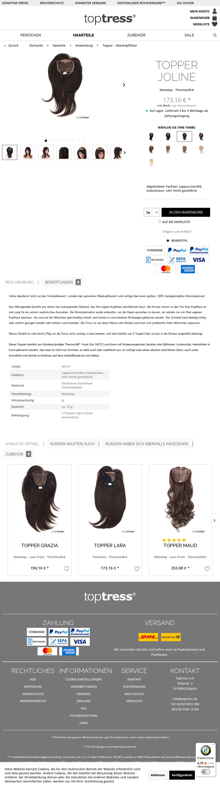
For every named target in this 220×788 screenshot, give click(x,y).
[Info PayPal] (177, 250)
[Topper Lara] (110, 499)
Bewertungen (62, 282)
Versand (83, 694)
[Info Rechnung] (155, 260)
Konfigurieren (182, 775)
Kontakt (134, 679)
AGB (33, 679)
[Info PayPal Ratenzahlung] (199, 250)
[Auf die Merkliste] (66, 569)
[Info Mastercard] (166, 269)
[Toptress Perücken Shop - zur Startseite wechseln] (110, 19)
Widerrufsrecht (33, 701)
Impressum (33, 687)
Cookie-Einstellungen (84, 679)
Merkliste (134, 701)
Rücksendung (134, 687)
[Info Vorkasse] (155, 250)
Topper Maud (180, 545)
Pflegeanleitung (83, 716)
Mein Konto (134, 694)
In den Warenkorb (186, 212)
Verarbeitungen (83, 687)
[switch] (206, 771)
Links (83, 723)
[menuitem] (110, 11)
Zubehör (18, 454)
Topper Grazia (39, 545)
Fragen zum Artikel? (177, 231)
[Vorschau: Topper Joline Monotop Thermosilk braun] (9, 152)
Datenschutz (33, 694)
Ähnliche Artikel (22, 443)
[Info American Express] (188, 269)
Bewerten (179, 240)
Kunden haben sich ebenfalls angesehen (147, 443)
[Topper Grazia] (39, 499)
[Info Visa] (199, 260)
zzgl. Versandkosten (184, 105)
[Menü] (213, 745)
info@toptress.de (185, 699)
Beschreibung (20, 282)
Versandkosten (119, 737)
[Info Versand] (160, 640)
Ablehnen (158, 775)
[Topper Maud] (180, 499)
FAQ (84, 708)
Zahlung (84, 701)
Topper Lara (110, 545)
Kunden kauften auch (72, 443)
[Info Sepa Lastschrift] (177, 260)
